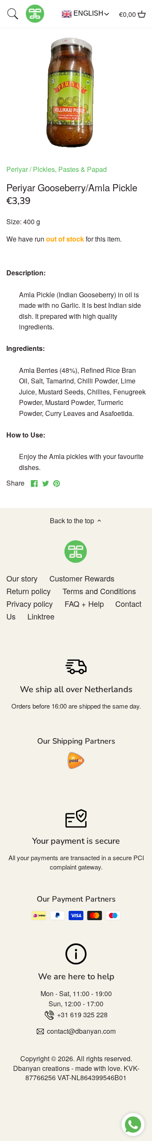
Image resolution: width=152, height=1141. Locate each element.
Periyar (17, 169)
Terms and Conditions (99, 590)
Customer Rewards (81, 578)
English (87, 13)
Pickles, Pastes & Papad (70, 169)
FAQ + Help (84, 603)
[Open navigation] (12, 14)
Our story (22, 578)
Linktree (40, 616)
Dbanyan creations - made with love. (67, 1068)
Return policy (28, 590)
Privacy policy (29, 603)
